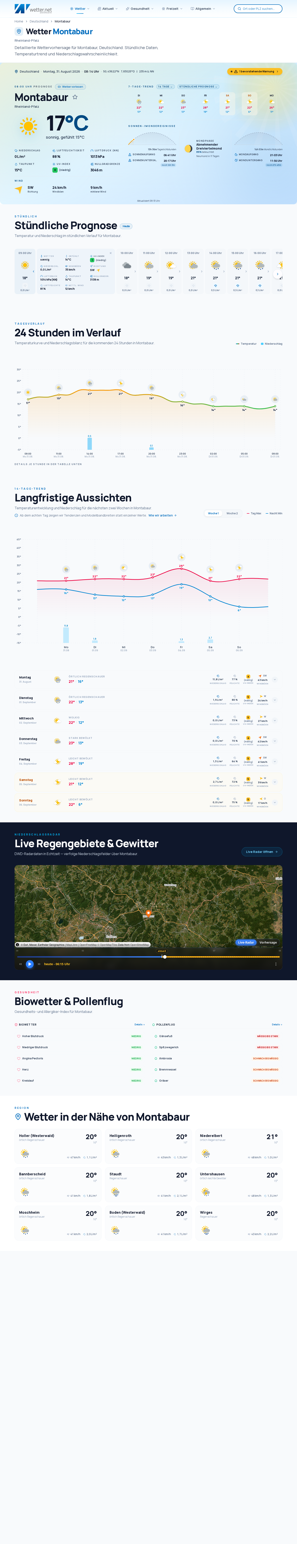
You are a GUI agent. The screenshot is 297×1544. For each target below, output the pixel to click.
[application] (148, 406)
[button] (25, 271)
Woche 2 (232, 513)
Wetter (80, 8)
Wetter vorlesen (72, 87)
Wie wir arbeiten (160, 515)
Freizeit (173, 8)
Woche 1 (213, 513)
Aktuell (108, 8)
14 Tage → (165, 86)
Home (19, 21)
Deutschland (39, 21)
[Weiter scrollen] (277, 274)
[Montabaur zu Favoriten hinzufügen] (75, 97)
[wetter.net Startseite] (33, 9)
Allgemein (203, 8)
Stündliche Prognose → (198, 86)
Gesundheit (140, 8)
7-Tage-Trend (141, 86)
